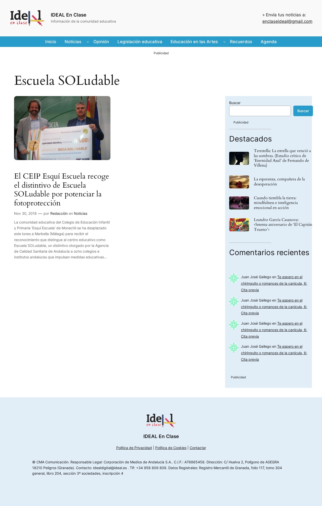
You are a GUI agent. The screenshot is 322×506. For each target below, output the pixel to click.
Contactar (198, 448)
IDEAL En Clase (68, 15)
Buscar (234, 103)
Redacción (59, 213)
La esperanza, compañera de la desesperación (279, 181)
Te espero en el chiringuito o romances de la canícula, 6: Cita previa (274, 283)
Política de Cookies (170, 448)
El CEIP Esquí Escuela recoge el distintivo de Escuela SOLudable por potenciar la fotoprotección (61, 190)
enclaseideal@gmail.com (287, 21)
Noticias (80, 213)
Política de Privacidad (134, 448)
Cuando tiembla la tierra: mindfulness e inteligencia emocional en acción (276, 203)
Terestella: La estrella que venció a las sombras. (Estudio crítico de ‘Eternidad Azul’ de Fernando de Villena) (282, 158)
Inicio (50, 41)
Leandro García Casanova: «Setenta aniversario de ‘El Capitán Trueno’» (283, 225)
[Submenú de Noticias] (88, 41)
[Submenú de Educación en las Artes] (224, 41)
